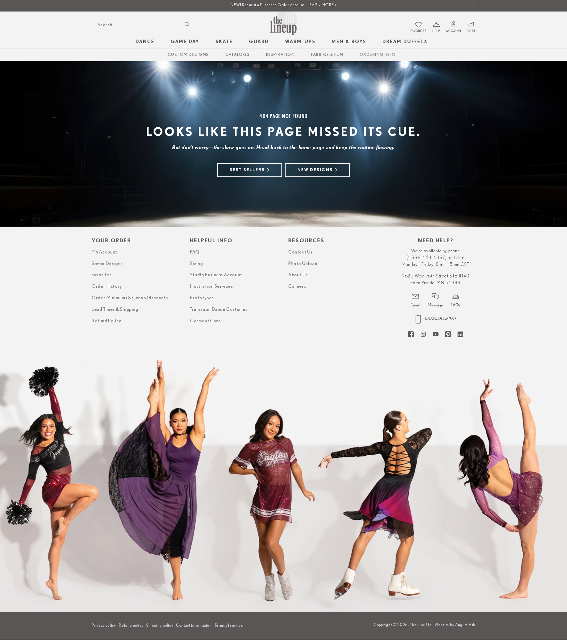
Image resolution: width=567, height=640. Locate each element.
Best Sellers (247, 170)
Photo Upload (302, 263)
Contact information (193, 625)
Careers (297, 286)
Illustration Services (211, 286)
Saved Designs (107, 263)
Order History (107, 286)
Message (435, 304)
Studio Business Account (216, 274)
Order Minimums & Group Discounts (130, 297)
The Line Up (421, 625)
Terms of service (229, 625)
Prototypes (202, 297)
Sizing (196, 263)
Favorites (101, 274)
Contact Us (300, 251)
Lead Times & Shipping (115, 309)
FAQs (455, 304)
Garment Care (205, 320)
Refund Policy (106, 320)
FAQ (195, 251)
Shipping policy (159, 625)
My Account (104, 251)
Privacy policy (104, 625)
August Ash (465, 625)
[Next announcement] (473, 5)
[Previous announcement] (93, 5)
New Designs (315, 170)
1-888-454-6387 (440, 318)
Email (415, 304)
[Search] (187, 24)
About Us (298, 274)
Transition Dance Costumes (218, 309)
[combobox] (143, 24)
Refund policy (131, 625)
